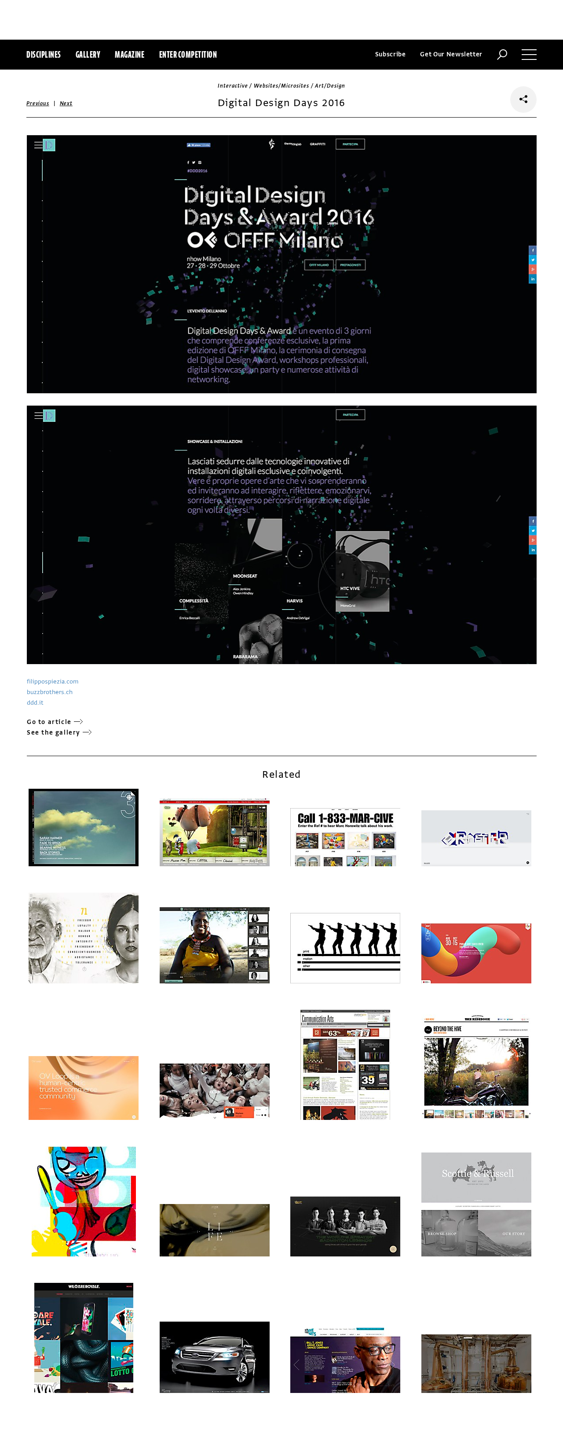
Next (66, 103)
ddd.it (35, 702)
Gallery (88, 54)
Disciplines (43, 54)
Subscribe (390, 54)
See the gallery (53, 732)
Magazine (129, 54)
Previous (37, 103)
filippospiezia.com (52, 681)
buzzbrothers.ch (50, 692)
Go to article (49, 722)
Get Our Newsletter (451, 54)
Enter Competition (188, 54)
